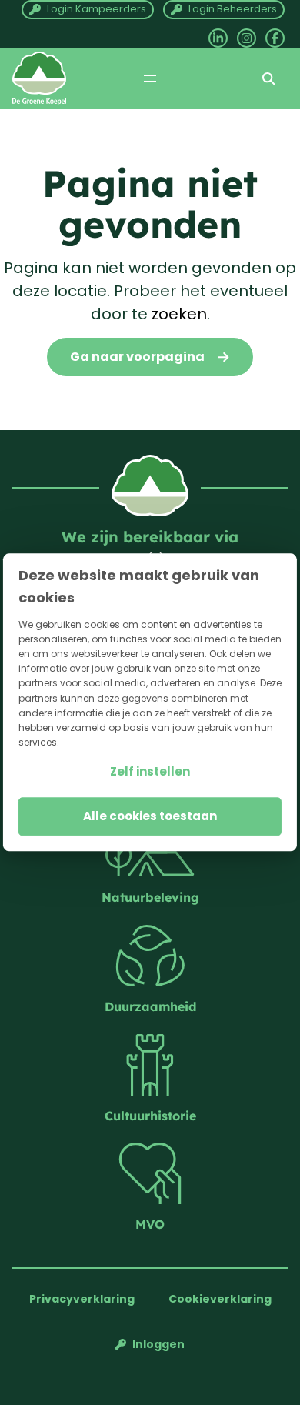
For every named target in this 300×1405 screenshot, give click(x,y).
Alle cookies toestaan (150, 817)
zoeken (179, 314)
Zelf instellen (150, 772)
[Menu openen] (150, 78)
